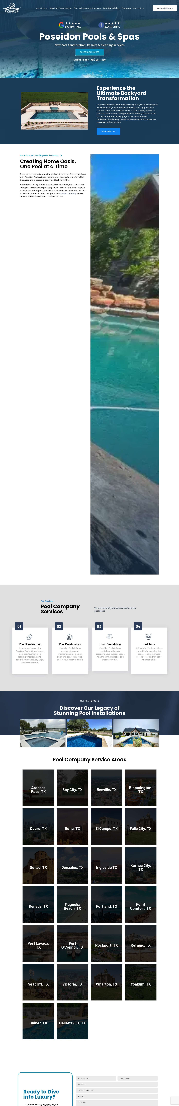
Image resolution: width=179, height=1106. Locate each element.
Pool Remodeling (111, 8)
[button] (41, 8)
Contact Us (138, 8)
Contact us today (67, 193)
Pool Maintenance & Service (87, 8)
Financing (126, 8)
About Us (40, 8)
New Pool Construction (60, 8)
